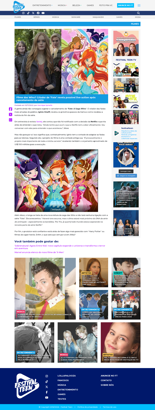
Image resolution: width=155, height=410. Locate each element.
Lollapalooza (67, 376)
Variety (39, 122)
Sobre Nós (107, 385)
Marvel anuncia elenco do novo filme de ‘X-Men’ (39, 252)
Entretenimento (42, 5)
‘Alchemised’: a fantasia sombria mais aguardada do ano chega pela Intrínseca (34, 357)
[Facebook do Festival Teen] (38, 13)
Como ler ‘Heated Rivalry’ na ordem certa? (91, 314)
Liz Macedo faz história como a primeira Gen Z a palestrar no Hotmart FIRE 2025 (94, 280)
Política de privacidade (88, 407)
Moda (137, 17)
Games (90, 5)
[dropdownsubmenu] (139, 5)
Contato (106, 380)
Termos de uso (109, 407)
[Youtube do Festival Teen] (43, 13)
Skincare (75, 17)
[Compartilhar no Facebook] (10, 109)
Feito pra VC (106, 5)
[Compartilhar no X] (10, 114)
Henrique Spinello (44, 105)
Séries (36, 17)
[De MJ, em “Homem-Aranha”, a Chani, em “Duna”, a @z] (126, 154)
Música (62, 5)
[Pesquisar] (139, 13)
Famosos (63, 380)
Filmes (18, 17)
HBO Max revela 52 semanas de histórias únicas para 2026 (125, 314)
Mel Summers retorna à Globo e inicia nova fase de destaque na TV (121, 359)
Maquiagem (98, 17)
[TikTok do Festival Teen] (28, 13)
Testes (62, 399)
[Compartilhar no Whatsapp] (10, 120)
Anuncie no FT (125, 5)
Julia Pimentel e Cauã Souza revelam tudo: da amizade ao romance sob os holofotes (125, 280)
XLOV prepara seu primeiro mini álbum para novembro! (76, 359)
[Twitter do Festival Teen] (33, 13)
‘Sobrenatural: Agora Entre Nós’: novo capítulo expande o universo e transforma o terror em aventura (126, 198)
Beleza (76, 5)
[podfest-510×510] (126, 43)
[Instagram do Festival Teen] (23, 13)
